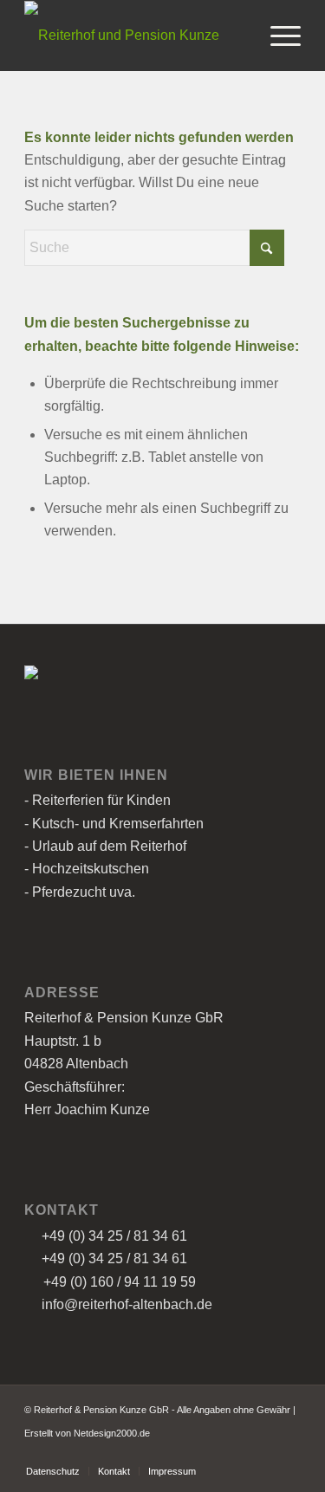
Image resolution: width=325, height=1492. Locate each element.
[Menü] (277, 35)
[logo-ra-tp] (134, 35)
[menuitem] (277, 35)
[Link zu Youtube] (288, 1453)
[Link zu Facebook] (262, 1453)
